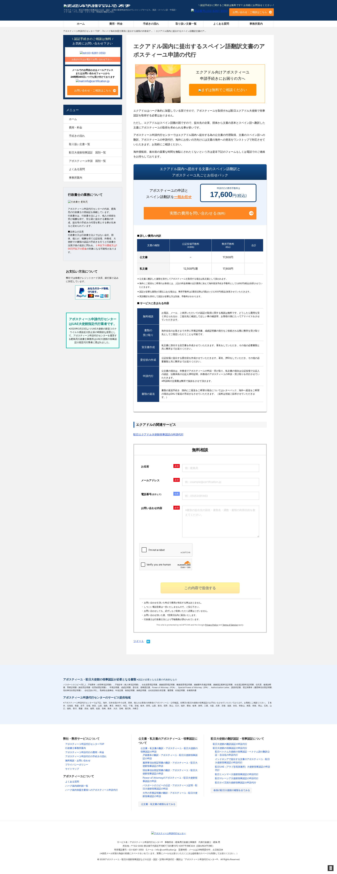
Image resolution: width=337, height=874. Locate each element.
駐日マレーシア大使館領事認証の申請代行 (236, 778)
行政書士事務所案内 (75, 748)
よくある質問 (221, 23)
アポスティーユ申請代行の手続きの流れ (85, 756)
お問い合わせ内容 (151, 508)
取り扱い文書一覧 (186, 23)
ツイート (138, 641)
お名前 (145, 466)
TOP (81, 31)
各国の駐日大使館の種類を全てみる (231, 790)
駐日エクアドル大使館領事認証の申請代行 (158, 434)
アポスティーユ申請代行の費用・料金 (84, 752)
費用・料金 (116, 23)
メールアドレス (150, 480)
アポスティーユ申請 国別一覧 (87, 161)
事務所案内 (256, 23)
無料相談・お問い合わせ (77, 760)
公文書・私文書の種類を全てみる (158, 804)
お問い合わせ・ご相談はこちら (250, 12)
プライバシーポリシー (76, 764)
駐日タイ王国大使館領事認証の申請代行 (235, 782)
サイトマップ (72, 768)
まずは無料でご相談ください (224, 90)
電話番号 (151, 494)
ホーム (81, 23)
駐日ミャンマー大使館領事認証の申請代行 (236, 774)
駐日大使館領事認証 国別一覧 (87, 152)
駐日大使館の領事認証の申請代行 (230, 748)
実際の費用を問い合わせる (197, 213)
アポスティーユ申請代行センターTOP (84, 744)
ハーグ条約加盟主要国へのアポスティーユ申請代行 (91, 789)
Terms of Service (230, 625)
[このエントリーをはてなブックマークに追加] (148, 642)
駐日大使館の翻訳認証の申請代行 (230, 744)
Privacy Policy (211, 625)
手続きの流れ (151, 23)
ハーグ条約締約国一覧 (76, 785)
